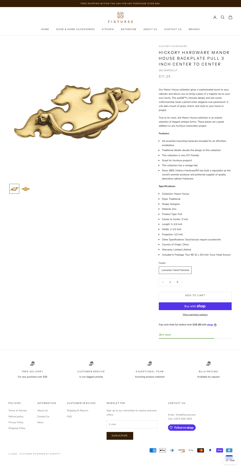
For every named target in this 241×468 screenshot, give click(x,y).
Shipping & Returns (77, 410)
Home (45, 29)
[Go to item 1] (14, 189)
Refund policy (15, 416)
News (40, 422)
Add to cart (195, 295)
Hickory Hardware (173, 46)
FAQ (69, 416)
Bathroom (128, 29)
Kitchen (108, 29)
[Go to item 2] (26, 189)
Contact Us (173, 29)
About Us (150, 29)
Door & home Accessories (75, 29)
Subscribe (120, 435)
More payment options (195, 314)
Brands (194, 29)
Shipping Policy (16, 428)
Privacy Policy (15, 422)
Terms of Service (17, 410)
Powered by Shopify (47, 454)
